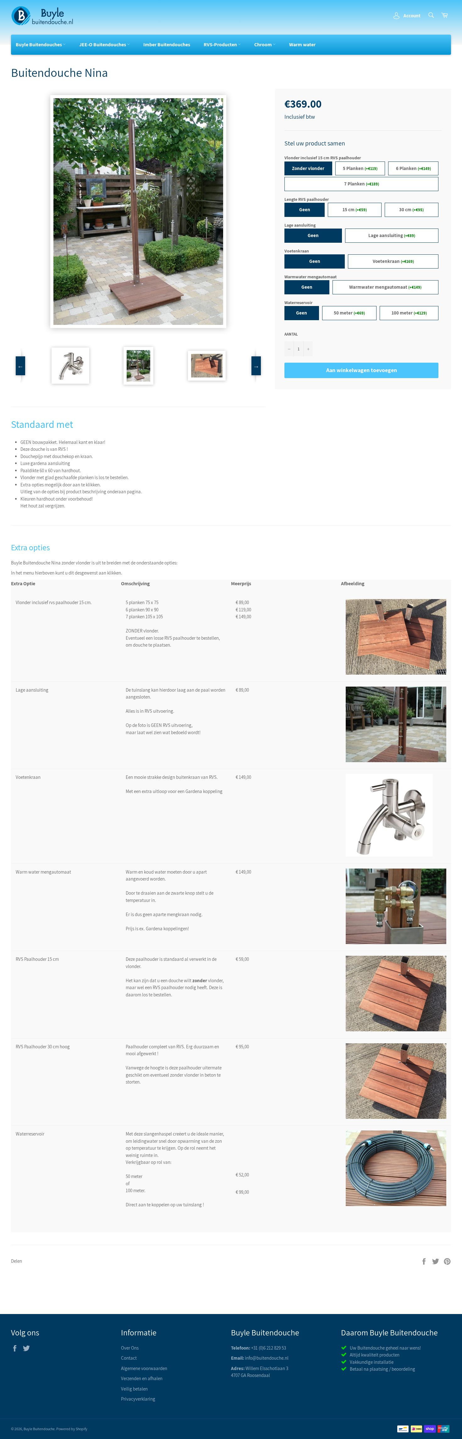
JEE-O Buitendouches (103, 44)
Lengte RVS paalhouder (306, 199)
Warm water (302, 44)
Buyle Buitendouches (39, 44)
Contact (129, 1358)
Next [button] (256, 365)
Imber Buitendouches (166, 44)
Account (412, 16)
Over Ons (130, 1348)
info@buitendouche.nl (267, 1358)
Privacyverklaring (138, 1399)
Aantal (291, 334)
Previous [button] (20, 365)
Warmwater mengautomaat (310, 277)
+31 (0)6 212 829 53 (268, 1348)
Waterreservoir (298, 302)
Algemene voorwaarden (144, 1368)
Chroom (263, 44)
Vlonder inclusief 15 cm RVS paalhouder (322, 158)
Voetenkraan (296, 251)
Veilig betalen (134, 1389)
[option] (138, 211)
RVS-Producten (221, 44)
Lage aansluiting (300, 225)
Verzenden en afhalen (141, 1378)
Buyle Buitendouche (39, 1428)
